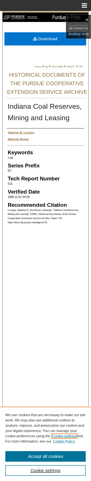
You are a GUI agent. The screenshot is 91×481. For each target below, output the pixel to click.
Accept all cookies (45, 456)
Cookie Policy (64, 441)
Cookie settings (64, 436)
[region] (45, 444)
